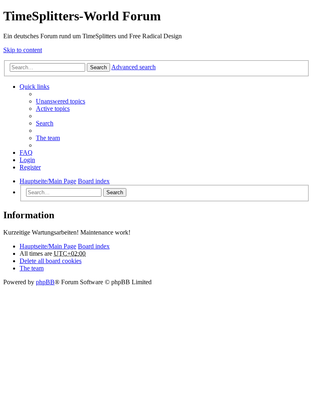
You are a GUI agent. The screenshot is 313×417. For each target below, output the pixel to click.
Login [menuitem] (27, 159)
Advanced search (133, 67)
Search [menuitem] (44, 123)
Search (98, 67)
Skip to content (22, 49)
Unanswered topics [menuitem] (60, 101)
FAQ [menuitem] (26, 152)
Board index (94, 246)
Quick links (34, 86)
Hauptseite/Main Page (48, 246)
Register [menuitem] (30, 167)
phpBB (45, 282)
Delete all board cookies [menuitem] (51, 260)
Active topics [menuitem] (53, 108)
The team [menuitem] (48, 137)
